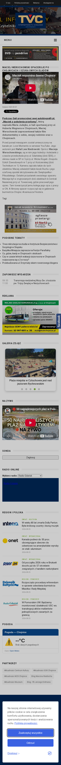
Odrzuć (31, 743)
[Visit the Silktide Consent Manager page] (49, 753)
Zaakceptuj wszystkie (30, 733)
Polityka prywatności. (26, 723)
